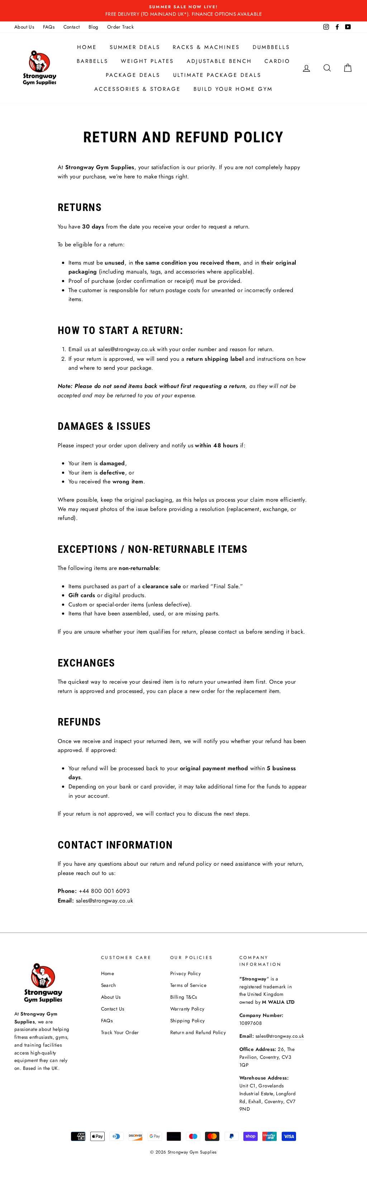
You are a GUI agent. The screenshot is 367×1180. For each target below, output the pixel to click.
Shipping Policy (187, 1020)
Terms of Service (188, 985)
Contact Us (112, 1008)
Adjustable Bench (219, 61)
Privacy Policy (185, 973)
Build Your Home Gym (233, 89)
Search (108, 985)
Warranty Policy (187, 1008)
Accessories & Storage (137, 89)
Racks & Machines (206, 47)
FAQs (49, 26)
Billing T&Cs (183, 996)
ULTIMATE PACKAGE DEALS (217, 75)
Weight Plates (147, 61)
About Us (24, 26)
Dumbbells (271, 47)
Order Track (120, 26)
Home (87, 47)
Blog (94, 26)
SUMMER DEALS (135, 47)
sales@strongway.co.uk (126, 349)
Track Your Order (120, 1032)
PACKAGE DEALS (133, 75)
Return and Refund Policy (198, 1032)
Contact (71, 26)
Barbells (92, 61)
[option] (183, 11)
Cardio (277, 61)
